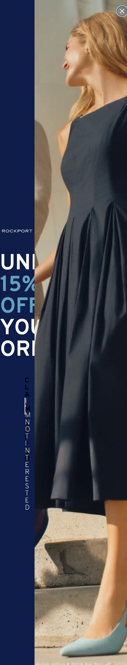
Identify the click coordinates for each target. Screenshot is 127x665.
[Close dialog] (122, 11)
